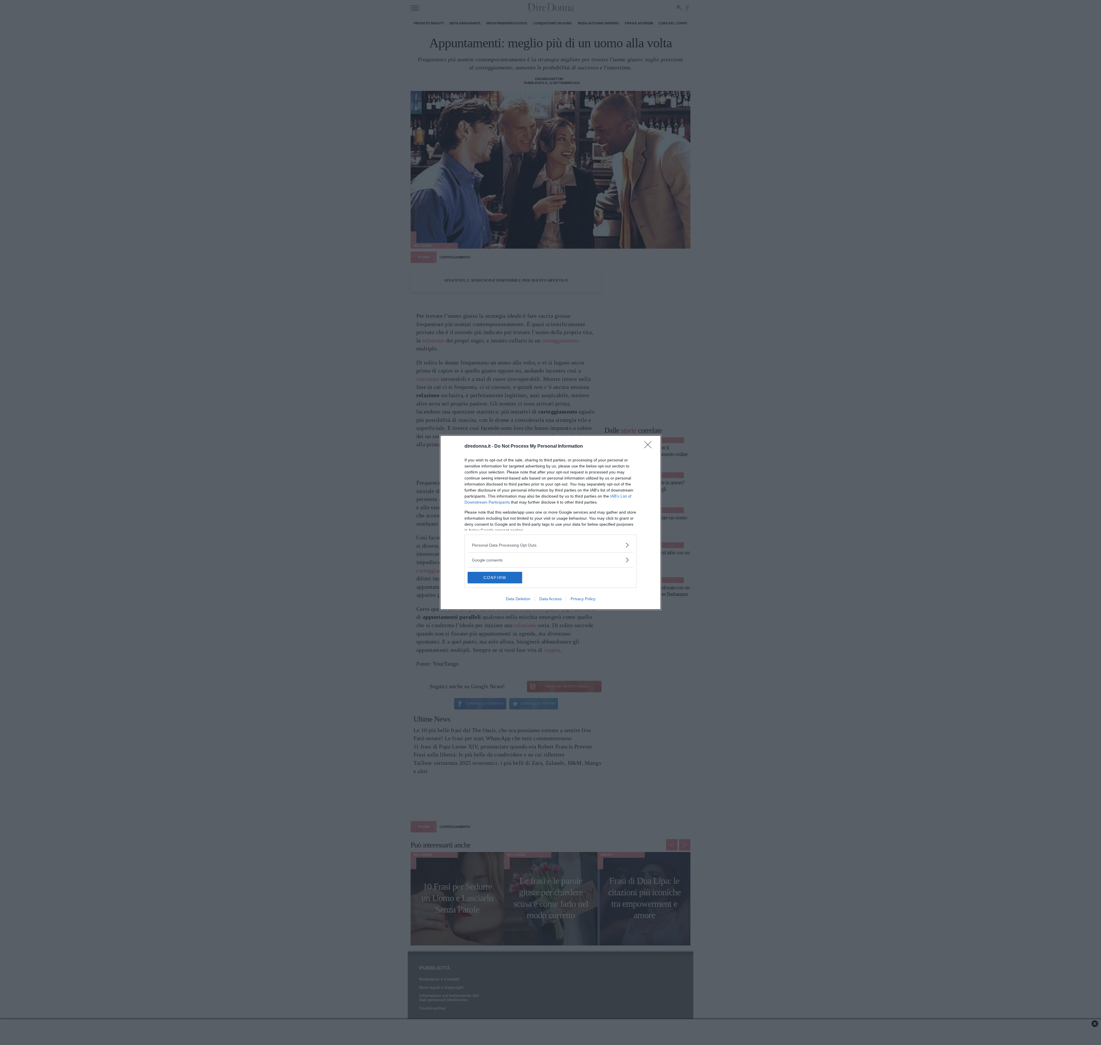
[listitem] (550, 545)
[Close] (649, 446)
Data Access (550, 598)
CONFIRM (494, 577)
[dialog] (550, 522)
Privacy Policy (583, 598)
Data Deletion (518, 598)
